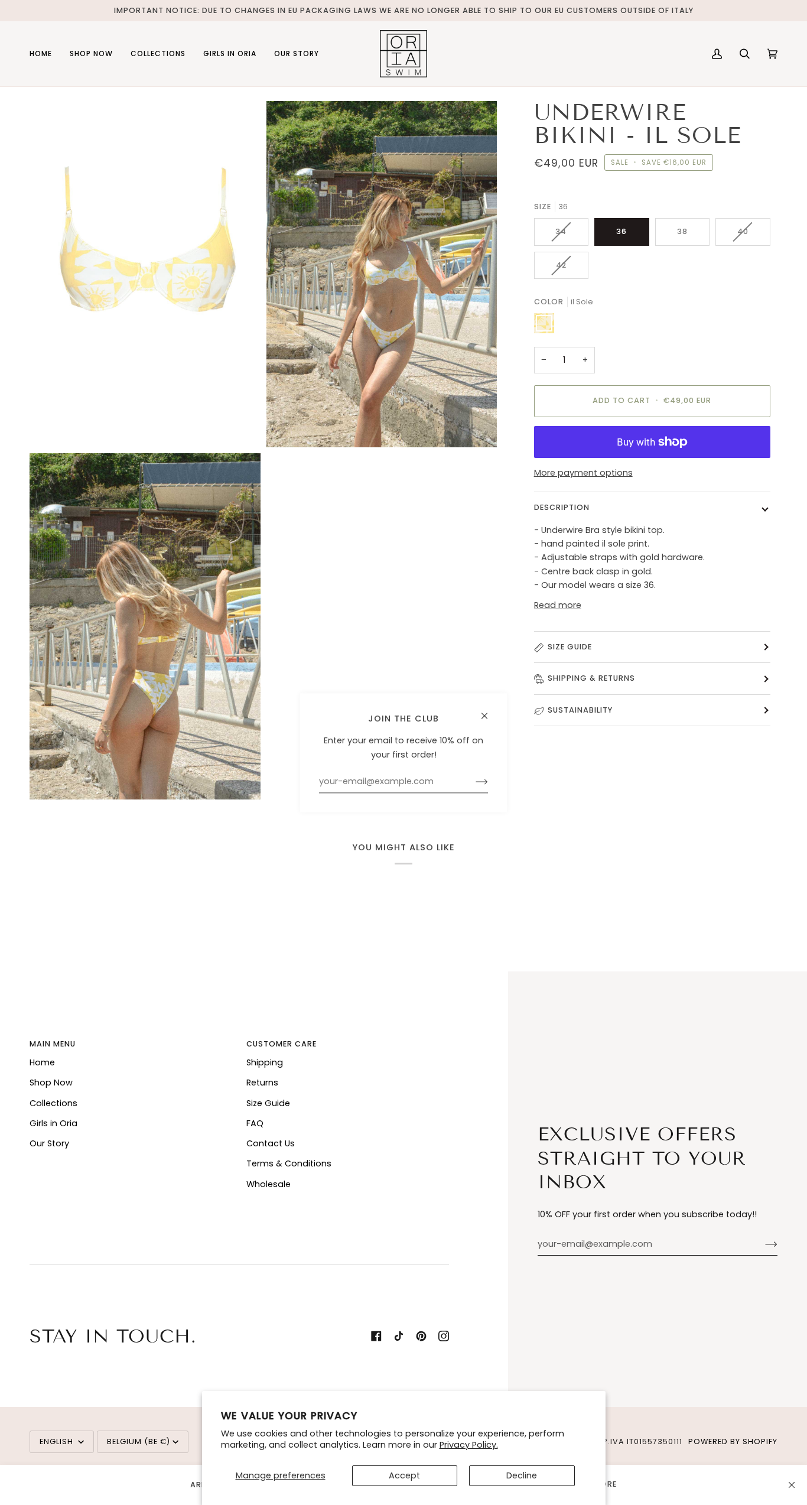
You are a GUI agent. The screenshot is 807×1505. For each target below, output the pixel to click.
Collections (53, 1103)
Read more (557, 605)
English (58, 1441)
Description (562, 507)
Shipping (264, 1062)
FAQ (254, 1123)
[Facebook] (376, 1336)
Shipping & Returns (591, 679)
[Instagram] (443, 1336)
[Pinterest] (421, 1336)
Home (42, 1062)
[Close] (791, 1485)
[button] (91, 53)
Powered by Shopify (732, 1441)
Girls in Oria (53, 1123)
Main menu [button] (53, 1044)
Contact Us (270, 1143)
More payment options (583, 473)
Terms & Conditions (288, 1163)
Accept (404, 1475)
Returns (262, 1082)
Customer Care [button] (281, 1044)
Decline (521, 1475)
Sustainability (580, 710)
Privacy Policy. (469, 1445)
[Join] (761, 1244)
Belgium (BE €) (138, 1441)
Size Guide (570, 647)
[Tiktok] (398, 1336)
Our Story (49, 1143)
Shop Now (51, 1082)
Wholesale (268, 1184)
